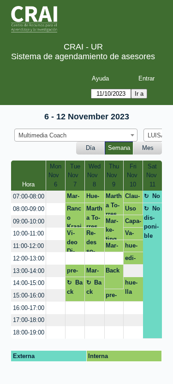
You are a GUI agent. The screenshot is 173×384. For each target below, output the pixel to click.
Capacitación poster (133, 222)
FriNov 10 (133, 175)
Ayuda (100, 78)
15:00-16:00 (28, 295)
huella (131, 247)
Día (90, 147)
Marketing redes (113, 247)
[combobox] (75, 135)
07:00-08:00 (28, 196)
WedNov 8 (94, 175)
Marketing (73, 197)
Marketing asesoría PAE (93, 272)
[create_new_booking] (55, 197)
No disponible (152, 197)
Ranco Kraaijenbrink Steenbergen (75, 216)
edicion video (133, 259)
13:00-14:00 (28, 270)
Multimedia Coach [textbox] (42, 135)
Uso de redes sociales (133, 210)
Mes (148, 147)
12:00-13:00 (28, 258)
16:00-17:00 (28, 307)
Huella (92, 197)
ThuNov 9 (114, 175)
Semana (119, 147)
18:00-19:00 (28, 332)
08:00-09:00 (28, 208)
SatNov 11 (152, 175)
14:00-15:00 (28, 282)
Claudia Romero (132, 197)
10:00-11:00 (28, 233)
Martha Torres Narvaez (114, 203)
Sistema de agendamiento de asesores (83, 56)
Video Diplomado (75, 240)
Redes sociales (94, 240)
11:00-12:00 (28, 245)
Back (112, 270)
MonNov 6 (55, 175)
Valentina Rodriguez (132, 234)
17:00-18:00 (28, 319)
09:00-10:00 (28, 221)
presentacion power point (74, 272)
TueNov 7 (75, 175)
